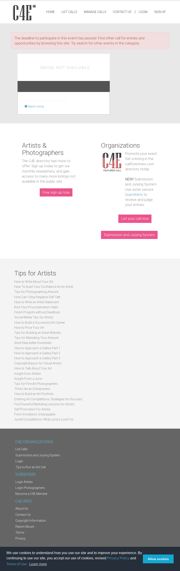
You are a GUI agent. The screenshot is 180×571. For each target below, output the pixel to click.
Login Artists (24, 482)
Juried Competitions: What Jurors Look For (44, 419)
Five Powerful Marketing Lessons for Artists (44, 404)
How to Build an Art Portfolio (34, 394)
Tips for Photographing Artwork (36, 292)
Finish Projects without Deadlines (37, 312)
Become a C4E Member (31, 494)
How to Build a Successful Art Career (39, 322)
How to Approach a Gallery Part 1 (37, 348)
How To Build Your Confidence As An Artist (43, 286)
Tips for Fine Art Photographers (36, 384)
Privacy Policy (118, 558)
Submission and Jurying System (129, 235)
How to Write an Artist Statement (36, 302)
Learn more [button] (38, 564)
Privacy (20, 538)
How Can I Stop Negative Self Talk (37, 297)
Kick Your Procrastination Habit (36, 307)
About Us (21, 508)
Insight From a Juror (28, 378)
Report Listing (35, 106)
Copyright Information (30, 520)
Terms (19, 532)
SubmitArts (134, 195)
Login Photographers (30, 488)
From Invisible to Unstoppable (34, 414)
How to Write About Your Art (33, 281)
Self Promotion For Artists (32, 409)
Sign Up (160, 12)
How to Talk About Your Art (33, 368)
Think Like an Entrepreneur (32, 389)
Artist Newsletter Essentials (33, 343)
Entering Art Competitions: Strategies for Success (48, 399)
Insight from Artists (27, 373)
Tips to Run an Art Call (30, 467)
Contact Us (122, 12)
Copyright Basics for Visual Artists (38, 363)
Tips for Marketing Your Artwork (36, 338)
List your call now (135, 219)
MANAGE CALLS (95, 12)
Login (143, 12)
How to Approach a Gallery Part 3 (37, 358)
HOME (50, 12)
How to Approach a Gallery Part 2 (37, 353)
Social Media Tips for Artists (33, 317)
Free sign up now (56, 192)
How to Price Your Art (29, 327)
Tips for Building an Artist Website (37, 332)
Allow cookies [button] (158, 559)
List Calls (69, 12)
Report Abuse (24, 526)
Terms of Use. (17, 564)
